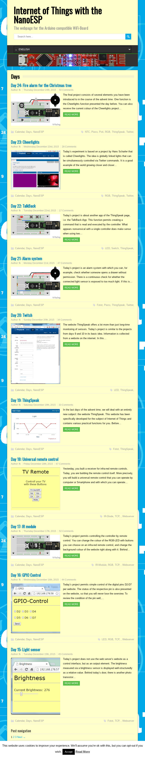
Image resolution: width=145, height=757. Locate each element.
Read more (71, 114)
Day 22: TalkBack (23, 206)
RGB (107, 131)
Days (29, 131)
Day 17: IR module (23, 526)
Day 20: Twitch (21, 315)
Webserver (128, 516)
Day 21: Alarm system (26, 258)
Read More (83, 751)
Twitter (129, 131)
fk (20, 90)
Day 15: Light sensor (25, 649)
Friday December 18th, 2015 (38, 464)
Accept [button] (68, 751)
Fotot (100, 305)
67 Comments (63, 464)
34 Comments (64, 319)
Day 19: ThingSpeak (25, 400)
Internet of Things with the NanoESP (58, 14)
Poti (101, 131)
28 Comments (69, 146)
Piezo (94, 131)
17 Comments (66, 210)
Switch (115, 248)
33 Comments (66, 405)
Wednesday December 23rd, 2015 (41, 146)
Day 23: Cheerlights (25, 142)
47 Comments (65, 263)
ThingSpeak (118, 131)
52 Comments (66, 531)
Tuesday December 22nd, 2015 (40, 210)
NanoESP (38, 131)
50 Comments (66, 90)
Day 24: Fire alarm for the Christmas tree (41, 85)
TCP (117, 516)
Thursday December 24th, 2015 (40, 90)
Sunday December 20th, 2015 (39, 319)
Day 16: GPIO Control (26, 575)
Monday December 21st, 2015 (39, 263)
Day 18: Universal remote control (34, 459)
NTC (87, 131)
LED (107, 248)
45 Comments (65, 654)
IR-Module (100, 564)
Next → (21, 737)
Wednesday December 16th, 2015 (41, 579)
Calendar (20, 131)
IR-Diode (108, 516)
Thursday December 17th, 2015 (40, 531)
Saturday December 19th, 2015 (40, 405)
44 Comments (69, 579)
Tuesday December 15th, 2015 (39, 654)
